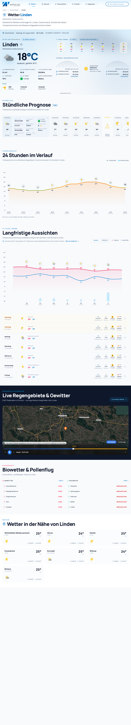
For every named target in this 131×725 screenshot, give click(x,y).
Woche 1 (96, 240)
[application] (65, 190)
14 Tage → (73, 39)
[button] (7, 126)
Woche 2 (105, 240)
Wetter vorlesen (30, 39)
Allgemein (91, 4)
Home (4, 10)
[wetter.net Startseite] (11, 4)
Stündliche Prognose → (89, 39)
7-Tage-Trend (62, 39)
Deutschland (14, 10)
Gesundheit (61, 4)
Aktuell (46, 4)
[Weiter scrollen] (126, 127)
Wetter (33, 4)
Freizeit (77, 4)
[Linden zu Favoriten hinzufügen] (21, 44)
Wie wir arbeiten (71, 241)
